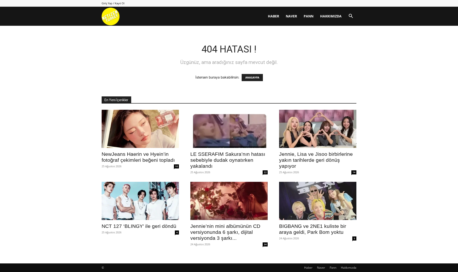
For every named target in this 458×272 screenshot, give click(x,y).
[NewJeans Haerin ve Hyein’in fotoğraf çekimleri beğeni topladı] (140, 129)
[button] (350, 16)
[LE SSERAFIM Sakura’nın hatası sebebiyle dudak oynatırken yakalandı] (229, 129)
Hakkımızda (331, 16)
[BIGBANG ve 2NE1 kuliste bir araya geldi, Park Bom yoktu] (317, 201)
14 (354, 172)
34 (265, 244)
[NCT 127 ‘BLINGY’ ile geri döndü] (140, 201)
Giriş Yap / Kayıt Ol (113, 3)
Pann (308, 16)
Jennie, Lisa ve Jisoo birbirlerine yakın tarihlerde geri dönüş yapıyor (316, 160)
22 (265, 172)
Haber (273, 16)
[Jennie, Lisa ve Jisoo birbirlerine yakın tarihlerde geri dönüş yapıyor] (317, 129)
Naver (291, 16)
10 (176, 166)
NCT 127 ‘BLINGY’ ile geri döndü (139, 226)
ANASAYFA (252, 77)
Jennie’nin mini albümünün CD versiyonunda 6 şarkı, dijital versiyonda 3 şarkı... (225, 232)
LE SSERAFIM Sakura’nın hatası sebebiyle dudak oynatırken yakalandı (227, 160)
